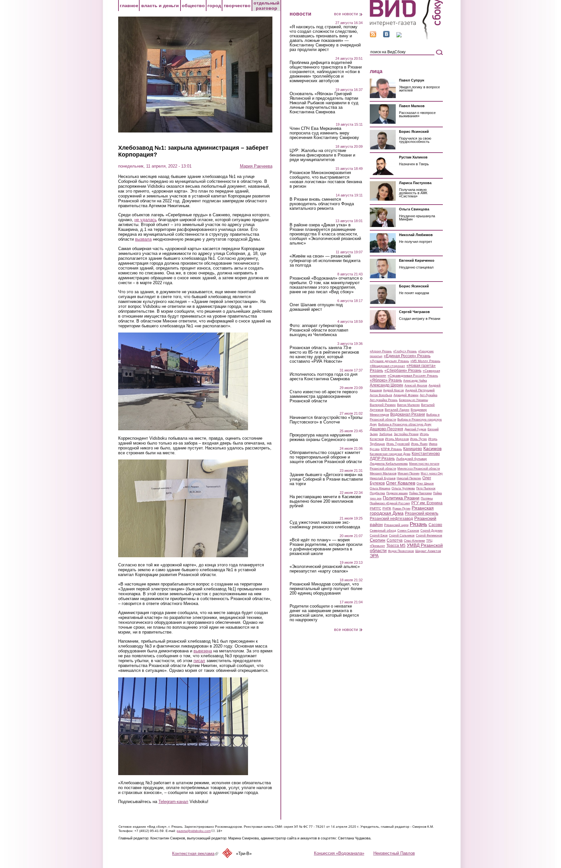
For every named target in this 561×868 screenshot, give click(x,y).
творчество (237, 5)
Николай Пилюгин (409, 478)
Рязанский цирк (396, 525)
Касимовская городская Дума (390, 454)
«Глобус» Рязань (405, 351)
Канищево (412, 449)
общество (193, 5)
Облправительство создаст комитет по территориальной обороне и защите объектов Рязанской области (326, 457)
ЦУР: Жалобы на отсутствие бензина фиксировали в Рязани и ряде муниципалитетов (322, 155)
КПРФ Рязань (391, 449)
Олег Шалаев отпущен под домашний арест (316, 307)
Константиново (426, 453)
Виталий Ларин (397, 409)
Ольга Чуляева (403, 488)
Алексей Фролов (416, 385)
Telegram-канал (173, 801)
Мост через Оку (432, 473)
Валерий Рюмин (383, 405)
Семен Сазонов (408, 530)
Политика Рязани (401, 497)
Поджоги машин (397, 493)
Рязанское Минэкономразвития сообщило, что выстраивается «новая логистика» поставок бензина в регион (326, 179)
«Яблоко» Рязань (386, 380)
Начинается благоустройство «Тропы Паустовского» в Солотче (326, 419)
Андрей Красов (393, 390)
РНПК (386, 508)
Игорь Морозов (397, 439)
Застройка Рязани (406, 434)
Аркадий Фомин (405, 395)
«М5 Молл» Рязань (425, 361)
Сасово (435, 524)
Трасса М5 (395, 545)
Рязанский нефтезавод (391, 518)
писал (199, 660)
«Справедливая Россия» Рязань (413, 375)
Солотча (395, 540)
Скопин (377, 540)
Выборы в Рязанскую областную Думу (404, 424)
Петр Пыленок (425, 488)
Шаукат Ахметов (428, 551)
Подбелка (377, 493)
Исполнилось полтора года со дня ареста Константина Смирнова (323, 376)
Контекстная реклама (195, 853)
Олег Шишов (425, 483)
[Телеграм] (399, 35)
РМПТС (375, 508)
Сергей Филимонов (429, 535)
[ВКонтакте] (386, 35)
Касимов (432, 448)
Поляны (427, 498)
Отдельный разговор (267, 5)
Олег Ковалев (400, 482)
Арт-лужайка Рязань (384, 400)
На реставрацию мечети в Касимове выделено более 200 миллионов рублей (325, 501)
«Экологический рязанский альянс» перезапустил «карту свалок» (325, 568)
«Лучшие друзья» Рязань (389, 361)
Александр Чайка (415, 380)
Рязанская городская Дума (402, 510)
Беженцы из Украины (413, 400)
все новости (346, 13)
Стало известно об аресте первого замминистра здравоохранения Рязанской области (323, 396)
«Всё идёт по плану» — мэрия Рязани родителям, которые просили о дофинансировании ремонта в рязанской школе (326, 547)
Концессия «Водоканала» (339, 853)
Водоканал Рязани (407, 414)
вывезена (202, 650)
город (214, 5)
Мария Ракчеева (256, 166)
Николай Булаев (382, 478)
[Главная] (406, 38)
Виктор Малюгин (408, 405)
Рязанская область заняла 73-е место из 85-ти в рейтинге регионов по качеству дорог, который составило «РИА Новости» (324, 355)
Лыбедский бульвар (411, 458)
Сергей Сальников (402, 535)
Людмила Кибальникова (389, 463)
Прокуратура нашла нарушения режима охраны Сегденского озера (324, 437)
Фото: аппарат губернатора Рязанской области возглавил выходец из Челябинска (319, 330)
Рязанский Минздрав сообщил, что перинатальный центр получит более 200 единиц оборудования (326, 589)
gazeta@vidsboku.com (196, 831)
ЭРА (374, 555)
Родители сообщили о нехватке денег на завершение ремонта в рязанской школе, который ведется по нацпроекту (324, 613)
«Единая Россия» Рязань (407, 356)
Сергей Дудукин (431, 530)
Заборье (386, 434)
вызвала (143, 239)
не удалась (145, 219)
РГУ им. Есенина (427, 503)
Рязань (418, 524)
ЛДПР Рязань (382, 458)
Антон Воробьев (381, 395)
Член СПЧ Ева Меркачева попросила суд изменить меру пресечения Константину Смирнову (324, 133)
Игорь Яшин (419, 444)
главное (129, 5)
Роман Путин (401, 508)
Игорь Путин (418, 439)
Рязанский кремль (421, 513)
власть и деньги (160, 5)
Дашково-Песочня (386, 429)
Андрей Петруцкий (420, 390)
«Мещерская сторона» (387, 366)
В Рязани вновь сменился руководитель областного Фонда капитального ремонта (322, 204)
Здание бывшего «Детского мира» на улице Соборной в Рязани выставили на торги (326, 479)
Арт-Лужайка (428, 395)
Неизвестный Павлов (394, 853)
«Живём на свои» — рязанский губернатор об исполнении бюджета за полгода (325, 261)
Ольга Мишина (380, 488)
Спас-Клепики (414, 540)
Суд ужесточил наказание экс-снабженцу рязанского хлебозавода (325, 524)
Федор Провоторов (401, 551)
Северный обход (383, 530)
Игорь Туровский (398, 444)
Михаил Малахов (383, 473)
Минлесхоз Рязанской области (418, 468)
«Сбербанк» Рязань (402, 370)
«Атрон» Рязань (381, 351)
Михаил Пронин (408, 473)
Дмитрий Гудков (415, 429)
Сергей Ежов (379, 535)
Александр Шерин (386, 385)
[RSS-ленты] (373, 35)
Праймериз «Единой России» (390, 503)
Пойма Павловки (420, 493)
